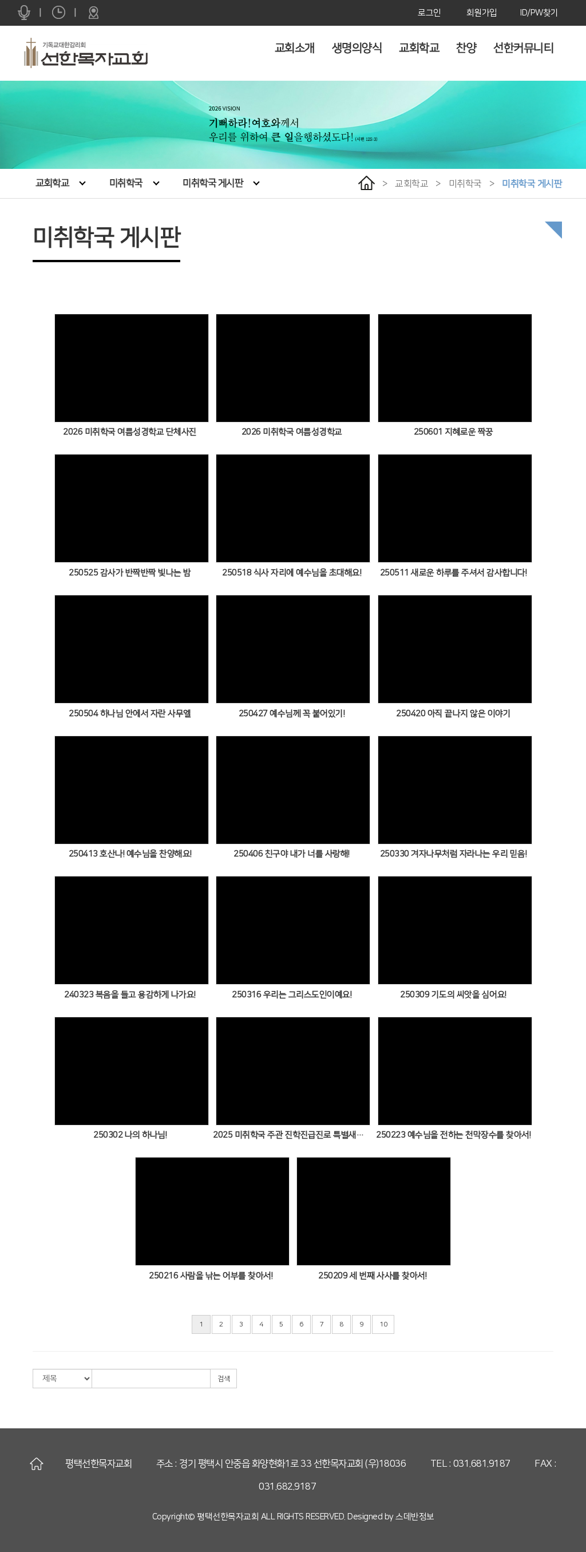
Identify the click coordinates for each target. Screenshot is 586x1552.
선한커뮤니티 (523, 48)
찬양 (466, 48)
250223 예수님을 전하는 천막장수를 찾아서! (453, 1135)
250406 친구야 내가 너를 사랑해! (291, 854)
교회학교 (419, 48)
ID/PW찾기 (539, 13)
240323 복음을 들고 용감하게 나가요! (130, 995)
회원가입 (481, 13)
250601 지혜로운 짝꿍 (453, 432)
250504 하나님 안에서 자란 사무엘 (130, 713)
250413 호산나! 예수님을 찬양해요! (130, 854)
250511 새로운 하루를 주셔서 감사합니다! (453, 573)
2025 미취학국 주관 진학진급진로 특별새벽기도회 (291, 1135)
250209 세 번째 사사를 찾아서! (372, 1276)
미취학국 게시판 (213, 183)
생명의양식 (357, 48)
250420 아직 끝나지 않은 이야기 (453, 713)
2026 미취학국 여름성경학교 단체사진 (130, 432)
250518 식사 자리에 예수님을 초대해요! (291, 573)
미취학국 (125, 183)
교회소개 (295, 48)
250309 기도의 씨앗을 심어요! (453, 995)
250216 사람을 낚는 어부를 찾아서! (210, 1276)
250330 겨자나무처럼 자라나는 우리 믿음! (453, 854)
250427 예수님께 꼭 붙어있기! (292, 713)
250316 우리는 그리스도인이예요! (291, 995)
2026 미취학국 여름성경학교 (291, 432)
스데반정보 (414, 1517)
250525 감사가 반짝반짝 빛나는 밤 (130, 573)
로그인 (429, 13)
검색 (223, 1379)
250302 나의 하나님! (130, 1135)
